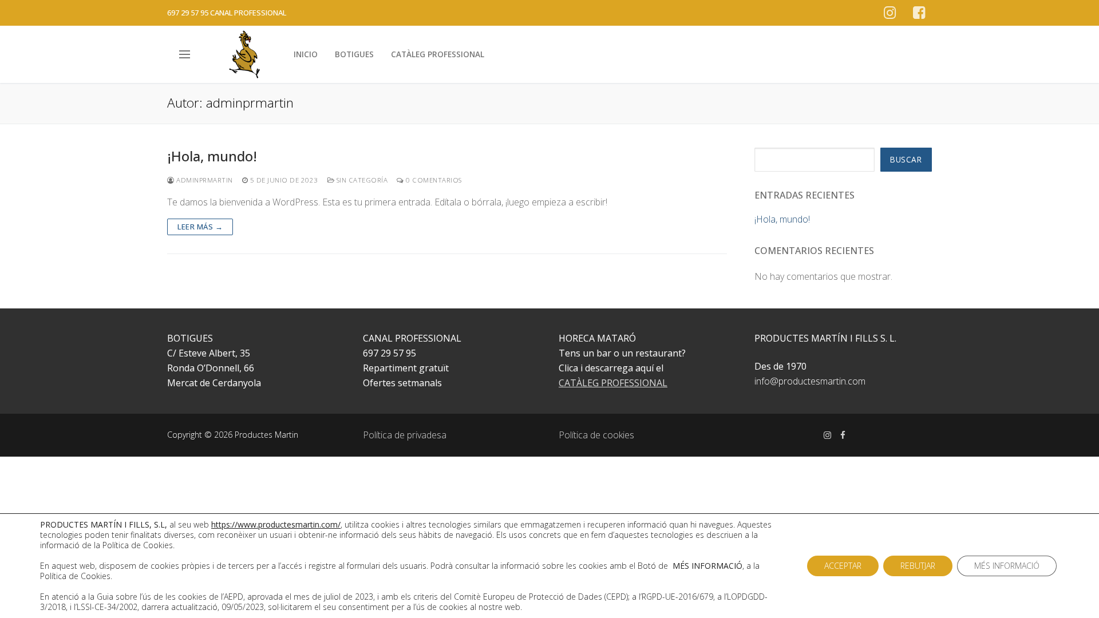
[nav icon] (187, 54)
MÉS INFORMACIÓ (1006, 565)
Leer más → (200, 226)
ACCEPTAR (842, 565)
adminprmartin (204, 180)
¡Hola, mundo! (212, 156)
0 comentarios (433, 180)
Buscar (906, 159)
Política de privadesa (404, 435)
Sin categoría (361, 180)
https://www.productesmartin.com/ (276, 524)
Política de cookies (596, 435)
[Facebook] (919, 13)
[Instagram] (890, 13)
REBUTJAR (917, 565)
